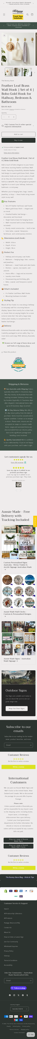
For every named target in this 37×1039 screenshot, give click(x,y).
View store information (11, 153)
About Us (7, 932)
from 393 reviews (17, 462)
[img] (18, 459)
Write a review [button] (18, 767)
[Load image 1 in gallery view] (9, 72)
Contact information (19, 1032)
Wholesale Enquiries (11, 946)
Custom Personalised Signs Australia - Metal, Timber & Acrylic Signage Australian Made (18, 565)
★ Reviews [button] (35, 521)
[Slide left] (2, 72)
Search (6, 909)
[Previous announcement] (4, 3)
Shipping (11, 109)
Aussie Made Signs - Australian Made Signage (17, 660)
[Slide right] (34, 72)
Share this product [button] (10, 352)
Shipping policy (25, 1029)
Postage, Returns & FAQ (12, 923)
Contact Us (8, 927)
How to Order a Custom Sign (14, 937)
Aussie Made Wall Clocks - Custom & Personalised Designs (17, 613)
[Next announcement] (33, 3)
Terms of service (14, 1029)
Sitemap (7, 956)
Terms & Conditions (10, 960)
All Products (8, 918)
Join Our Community (11, 942)
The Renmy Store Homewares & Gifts (17, 1023)
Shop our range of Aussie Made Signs (18, 840)
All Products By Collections (13, 913)
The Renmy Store (23, 346)
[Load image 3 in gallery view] (28, 72)
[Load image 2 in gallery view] (18, 72)
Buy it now (18, 140)
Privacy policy (26, 1026)
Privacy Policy (8, 951)
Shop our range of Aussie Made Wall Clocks (18, 846)
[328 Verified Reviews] (18, 373)
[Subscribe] (30, 745)
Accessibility (8, 965)
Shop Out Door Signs (17, 708)
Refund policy (16, 1026)
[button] (4, 14)
